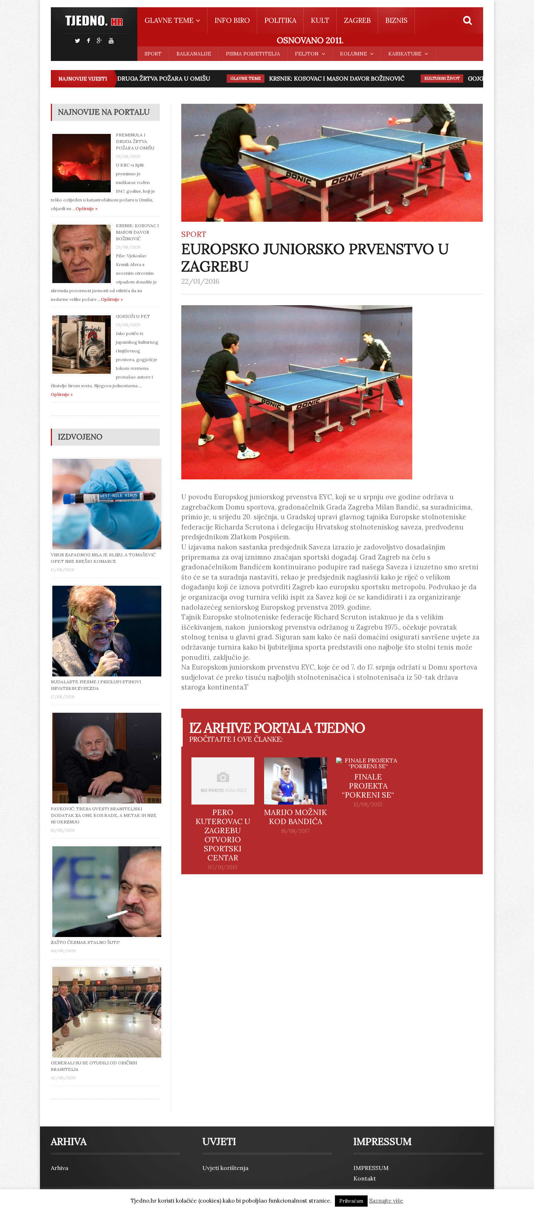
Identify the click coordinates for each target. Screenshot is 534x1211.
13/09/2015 (368, 804)
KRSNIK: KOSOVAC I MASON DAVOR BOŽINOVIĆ (319, 78)
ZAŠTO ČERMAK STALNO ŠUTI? (85, 942)
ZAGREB (357, 20)
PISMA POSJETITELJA (253, 53)
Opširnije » (86, 208)
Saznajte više (386, 1200)
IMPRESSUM (371, 1167)
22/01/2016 (200, 281)
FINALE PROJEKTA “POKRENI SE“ (368, 786)
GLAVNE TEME (228, 78)
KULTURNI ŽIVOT (424, 78)
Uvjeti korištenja (225, 1167)
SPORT (153, 53)
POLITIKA (280, 20)
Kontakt (364, 1178)
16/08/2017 (295, 831)
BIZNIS (396, 20)
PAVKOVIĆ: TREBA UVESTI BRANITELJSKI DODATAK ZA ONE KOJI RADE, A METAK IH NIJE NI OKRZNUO (104, 815)
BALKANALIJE (194, 53)
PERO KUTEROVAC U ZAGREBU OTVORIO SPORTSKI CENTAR (222, 835)
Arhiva (59, 1167)
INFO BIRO (232, 20)
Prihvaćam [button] (351, 1201)
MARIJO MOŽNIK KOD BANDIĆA (295, 816)
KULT (320, 20)
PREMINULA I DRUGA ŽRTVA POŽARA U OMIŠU (126, 78)
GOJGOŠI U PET (472, 78)
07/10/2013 (222, 867)
